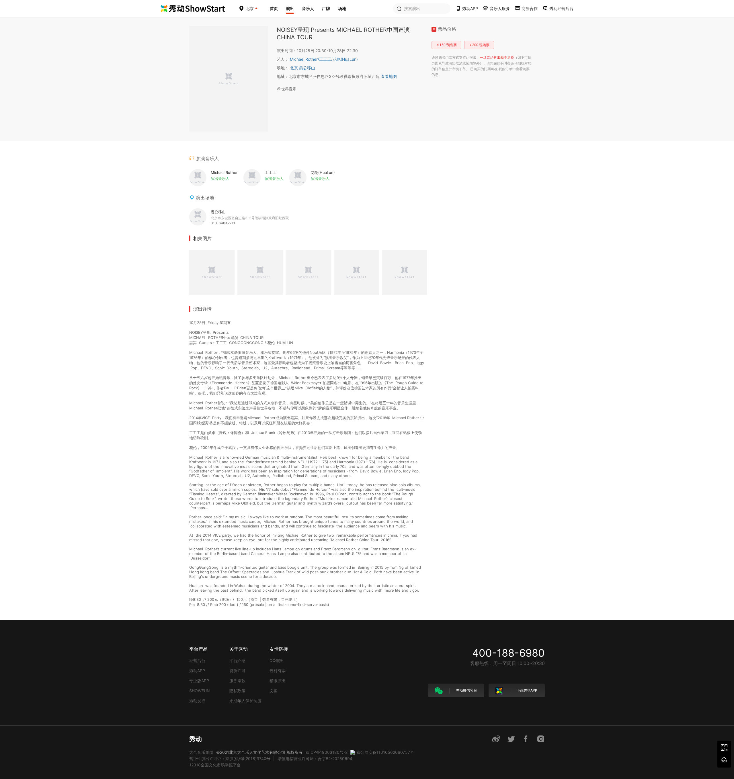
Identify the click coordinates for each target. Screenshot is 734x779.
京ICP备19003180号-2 (326, 752)
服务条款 (237, 680)
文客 (274, 690)
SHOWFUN (199, 690)
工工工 (326, 59)
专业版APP (199, 680)
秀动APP (197, 670)
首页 (274, 8)
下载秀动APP (526, 690)
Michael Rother (304, 59)
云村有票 (278, 670)
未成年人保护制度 (245, 700)
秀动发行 (197, 700)
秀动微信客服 (466, 690)
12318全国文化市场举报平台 (215, 764)
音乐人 (308, 8)
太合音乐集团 (201, 752)
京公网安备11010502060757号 (385, 752)
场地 (342, 8)
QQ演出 (277, 660)
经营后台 (197, 660)
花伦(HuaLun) (345, 59)
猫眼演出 (278, 680)
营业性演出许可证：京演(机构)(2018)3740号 (229, 758)
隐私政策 (237, 690)
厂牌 (326, 8)
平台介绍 (237, 660)
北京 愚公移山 (302, 67)
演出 (290, 8)
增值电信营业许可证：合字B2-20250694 (315, 758)
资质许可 (237, 670)
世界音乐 (288, 89)
